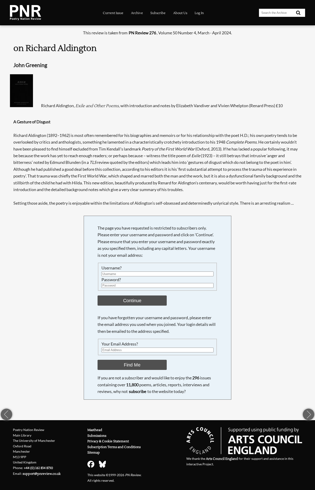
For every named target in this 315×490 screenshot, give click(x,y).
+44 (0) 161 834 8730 (38, 468)
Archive (137, 13)
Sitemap (93, 452)
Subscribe (158, 13)
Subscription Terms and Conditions (114, 447)
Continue (132, 300)
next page (308, 414)
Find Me (132, 364)
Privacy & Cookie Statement (108, 441)
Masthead (94, 430)
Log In (199, 13)
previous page (6, 414)
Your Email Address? (119, 343)
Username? (111, 267)
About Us (180, 13)
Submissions (96, 436)
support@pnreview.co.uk (42, 474)
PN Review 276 (142, 32)
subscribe (137, 391)
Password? (111, 279)
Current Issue (113, 13)
